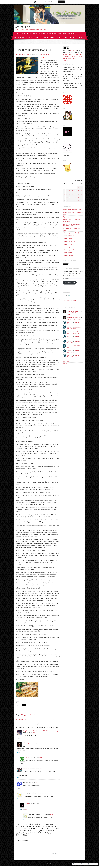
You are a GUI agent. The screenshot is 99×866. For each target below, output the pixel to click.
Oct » (68, 203)
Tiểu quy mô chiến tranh (22, 54)
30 (81, 200)
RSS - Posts (66, 361)
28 (75, 200)
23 (81, 197)
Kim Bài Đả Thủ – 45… (73, 319)
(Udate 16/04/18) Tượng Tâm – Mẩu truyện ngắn (72, 224)
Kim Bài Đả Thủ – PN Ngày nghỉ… (74, 332)
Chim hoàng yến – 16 (69, 241)
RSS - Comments (67, 364)
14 (75, 194)
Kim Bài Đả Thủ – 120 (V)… (74, 346)
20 (72, 197)
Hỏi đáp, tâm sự (19, 34)
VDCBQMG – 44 (21, 719)
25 (67, 200)
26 (69, 200)
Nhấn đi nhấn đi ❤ (69, 282)
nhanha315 (26, 768)
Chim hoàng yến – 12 (69, 252)
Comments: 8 (45, 54)
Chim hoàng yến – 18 (69, 236)
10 (64, 194)
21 (75, 197)
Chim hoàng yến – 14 (69, 247)
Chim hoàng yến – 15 (69, 244)
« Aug (64, 203)
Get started (61, 1)
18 (67, 197)
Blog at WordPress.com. (49, 864)
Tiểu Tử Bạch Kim (28, 743)
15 (78, 194)
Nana (27, 803)
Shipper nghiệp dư (68, 217)
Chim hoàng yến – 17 (68, 238)
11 (66, 194)
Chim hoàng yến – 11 (68, 255)
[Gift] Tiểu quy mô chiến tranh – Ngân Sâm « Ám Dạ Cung (40, 731)
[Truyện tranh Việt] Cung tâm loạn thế (27, 37)
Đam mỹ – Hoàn (61, 37)
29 (78, 200)
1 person (26, 809)
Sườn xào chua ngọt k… (74, 311)
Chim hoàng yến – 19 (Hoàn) (71, 233)
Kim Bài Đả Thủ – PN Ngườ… (74, 327)
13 (72, 194)
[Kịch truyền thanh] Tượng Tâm (72, 209)
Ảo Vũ (27, 757)
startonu (69, 322)
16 (81, 194)
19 (69, 197)
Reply (34, 732)
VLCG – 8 (56, 719)
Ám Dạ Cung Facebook (70, 300)
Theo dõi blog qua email (71, 268)
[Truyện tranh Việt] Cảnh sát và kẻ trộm (61, 34)
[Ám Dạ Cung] (49, 23)
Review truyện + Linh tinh (36, 34)
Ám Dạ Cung (22, 26)
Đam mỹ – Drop (48, 37)
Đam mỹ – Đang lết (75, 37)
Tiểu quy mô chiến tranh (28, 715)
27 (72, 200)
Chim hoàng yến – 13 (69, 250)
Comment (54, 853)
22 (78, 197)
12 (69, 194)
